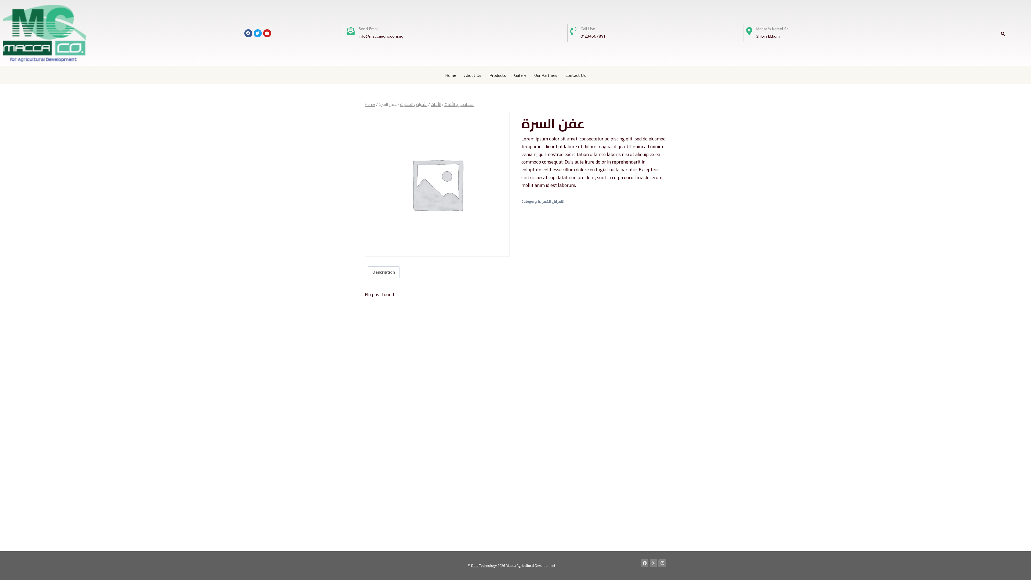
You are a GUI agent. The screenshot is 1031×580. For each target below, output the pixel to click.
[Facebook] (645, 563)
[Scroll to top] (1018, 570)
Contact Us (575, 75)
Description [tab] (383, 272)
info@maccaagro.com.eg (381, 36)
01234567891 (592, 36)
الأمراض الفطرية (551, 201)
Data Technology (484, 565)
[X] (654, 563)
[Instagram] (662, 563)
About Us (472, 75)
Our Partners (545, 75)
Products (497, 75)
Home (450, 75)
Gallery (520, 75)
